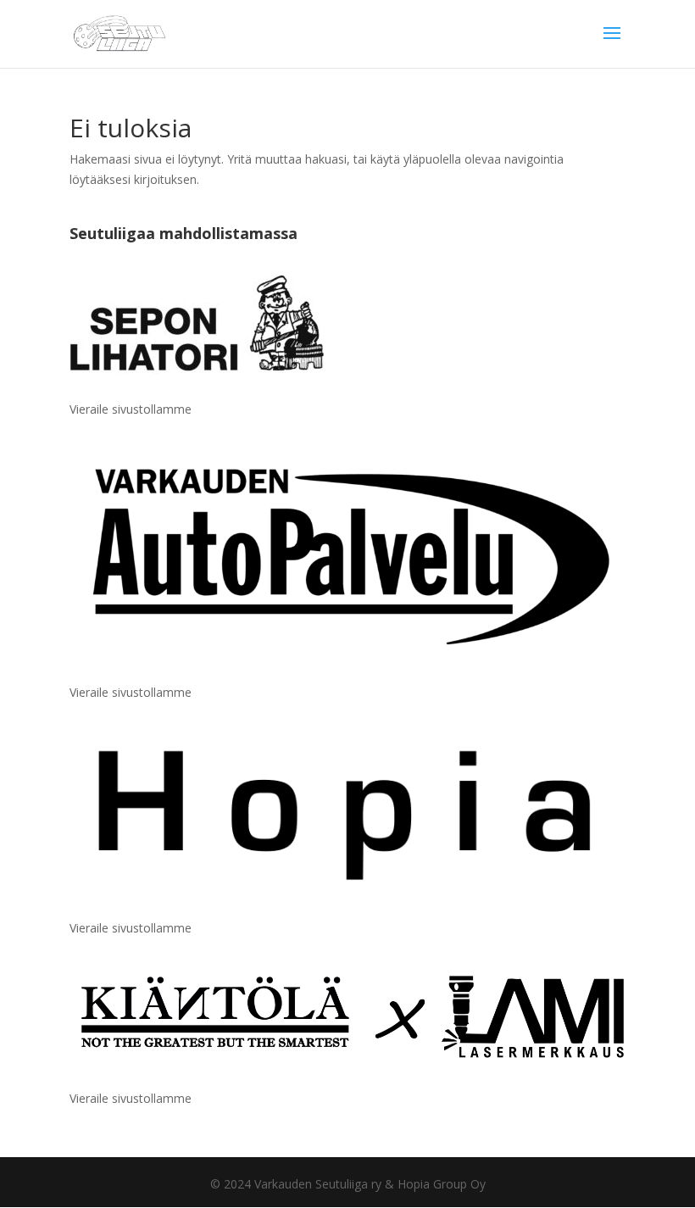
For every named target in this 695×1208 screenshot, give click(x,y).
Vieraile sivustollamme (131, 409)
